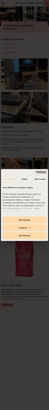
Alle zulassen (24, 220)
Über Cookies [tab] (40, 179)
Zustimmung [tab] (9, 179)
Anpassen (23, 228)
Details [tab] (24, 179)
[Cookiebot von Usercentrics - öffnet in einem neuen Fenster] (35, 172)
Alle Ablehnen (24, 235)
